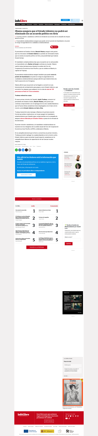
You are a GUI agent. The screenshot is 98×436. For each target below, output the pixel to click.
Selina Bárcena (42, 227)
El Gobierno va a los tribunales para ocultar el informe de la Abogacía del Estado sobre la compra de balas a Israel (23, 218)
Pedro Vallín (41, 211)
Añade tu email (68, 237)
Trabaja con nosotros (39, 426)
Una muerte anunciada (21, 210)
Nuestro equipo (31, 426)
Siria (34, 146)
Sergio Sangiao (19, 220)
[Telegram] (75, 416)
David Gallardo (19, 234)
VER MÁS (79, 312)
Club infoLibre (71, 24)
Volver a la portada (37, 247)
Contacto (25, 426)
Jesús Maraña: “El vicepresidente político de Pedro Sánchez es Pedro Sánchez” (67, 307)
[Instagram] (78, 416)
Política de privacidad (63, 426)
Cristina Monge (42, 233)
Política (18, 24)
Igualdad (41, 24)
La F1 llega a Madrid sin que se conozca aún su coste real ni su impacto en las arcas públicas (46, 239)
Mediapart (57, 24)
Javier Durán (41, 219)
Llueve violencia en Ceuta (45, 210)
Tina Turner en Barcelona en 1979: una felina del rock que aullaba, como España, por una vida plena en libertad (23, 232)
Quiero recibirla (69, 105)
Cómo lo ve (66, 292)
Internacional (17, 146)
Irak (30, 146)
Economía (29, 24)
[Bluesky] (70, 416)
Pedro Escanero (19, 211)
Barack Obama (25, 146)
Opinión (23, 24)
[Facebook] (68, 416)
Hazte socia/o (49, 421)
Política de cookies (71, 426)
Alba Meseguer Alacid (20, 227)
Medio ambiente (49, 24)
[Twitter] (73, 416)
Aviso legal (55, 426)
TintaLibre (63, 24)
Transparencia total (74, 21)
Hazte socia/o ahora (26, 174)
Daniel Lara (41, 241)
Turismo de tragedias (44, 217)
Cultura (35, 24)
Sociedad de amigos (48, 426)
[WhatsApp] (66, 416)
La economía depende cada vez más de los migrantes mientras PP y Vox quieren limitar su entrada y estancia (46, 225)
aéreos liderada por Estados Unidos (31, 118)
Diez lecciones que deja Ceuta (46, 231)
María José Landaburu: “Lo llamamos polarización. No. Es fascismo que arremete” (67, 299)
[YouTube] (67, 418)
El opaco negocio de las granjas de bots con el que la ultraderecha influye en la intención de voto (23, 225)
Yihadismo (39, 146)
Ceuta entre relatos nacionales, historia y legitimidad (23, 239)
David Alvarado (19, 241)
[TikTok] (69, 418)
